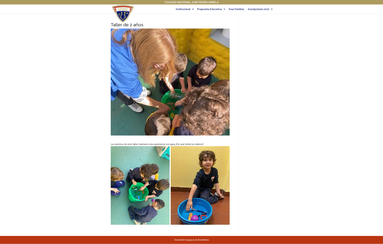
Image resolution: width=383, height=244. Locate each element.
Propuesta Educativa (209, 9)
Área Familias (236, 9)
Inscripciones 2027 (258, 9)
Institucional (183, 9)
